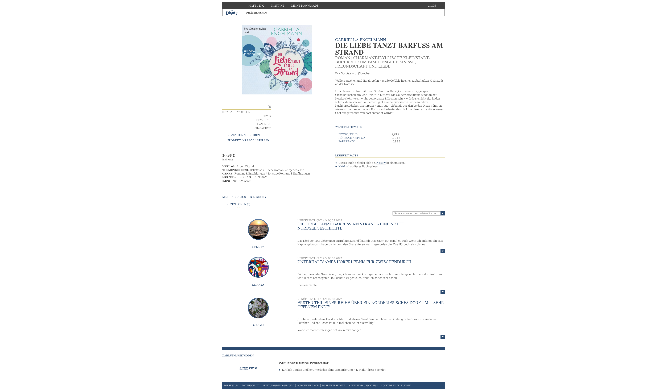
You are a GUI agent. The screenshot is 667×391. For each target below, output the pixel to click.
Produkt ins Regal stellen (248, 140)
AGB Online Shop (308, 385)
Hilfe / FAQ (256, 5)
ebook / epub (348, 134)
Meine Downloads (304, 5)
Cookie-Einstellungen (396, 385)
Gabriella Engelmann (360, 39)
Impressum (231, 385)
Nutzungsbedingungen (278, 385)
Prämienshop (256, 12)
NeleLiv (381, 163)
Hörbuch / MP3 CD (352, 137)
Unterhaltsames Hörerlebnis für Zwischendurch (354, 261)
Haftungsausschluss (363, 385)
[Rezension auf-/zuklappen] (442, 251)
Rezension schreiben (244, 135)
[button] (435, 5)
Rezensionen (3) (238, 204)
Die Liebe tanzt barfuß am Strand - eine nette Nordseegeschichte (351, 226)
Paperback (347, 141)
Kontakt (277, 5)
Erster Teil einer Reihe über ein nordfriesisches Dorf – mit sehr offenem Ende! (371, 304)
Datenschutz (251, 385)
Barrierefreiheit (333, 385)
